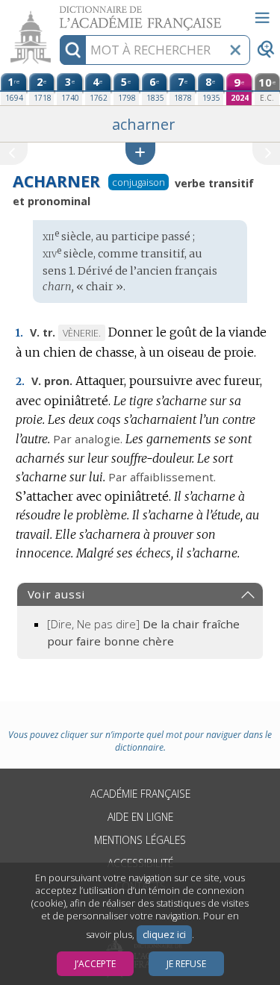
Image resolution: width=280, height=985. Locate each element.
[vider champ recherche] (235, 50)
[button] (140, 153)
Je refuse (186, 963)
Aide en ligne (140, 817)
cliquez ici (164, 934)
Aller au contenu (57, 13)
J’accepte (95, 963)
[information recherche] (73, 50)
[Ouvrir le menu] (262, 18)
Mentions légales (140, 840)
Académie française (140, 794)
